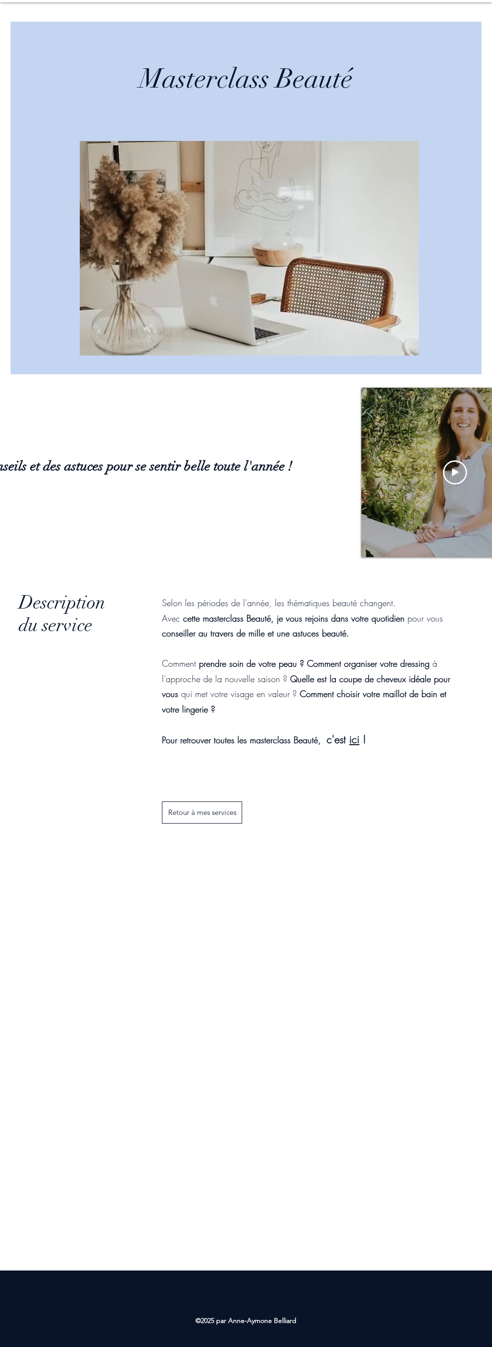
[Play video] (455, 472)
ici (354, 739)
